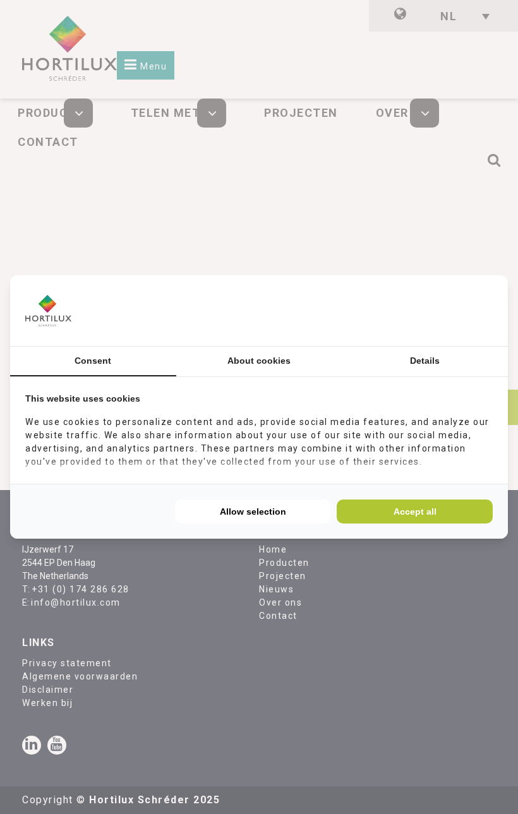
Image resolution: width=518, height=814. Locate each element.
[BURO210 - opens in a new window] (445, 310)
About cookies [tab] (259, 361)
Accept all (415, 511)
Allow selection (253, 511)
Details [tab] (425, 361)
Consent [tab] (93, 361)
